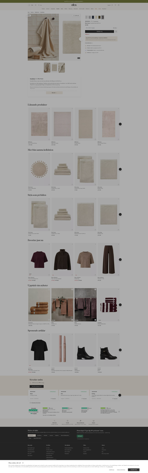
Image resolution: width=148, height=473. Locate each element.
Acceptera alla (134, 469)
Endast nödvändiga (121, 469)
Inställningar (111, 469)
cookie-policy (110, 466)
